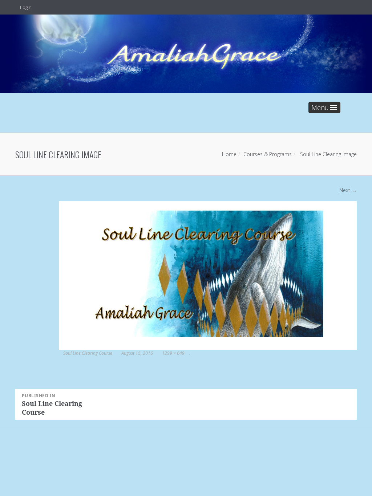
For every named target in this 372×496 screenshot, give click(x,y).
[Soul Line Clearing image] (208, 275)
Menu (320, 107)
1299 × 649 (173, 353)
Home (229, 154)
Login (25, 7)
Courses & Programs (267, 154)
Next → (348, 190)
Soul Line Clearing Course (87, 353)
